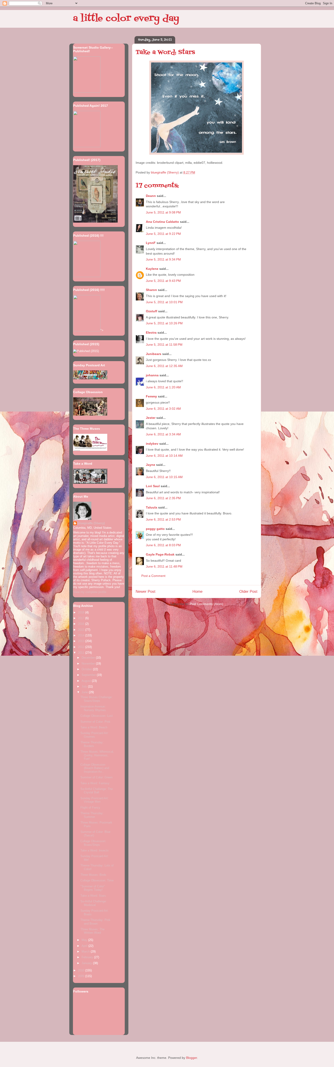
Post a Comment (153, 576)
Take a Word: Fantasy (95, 783)
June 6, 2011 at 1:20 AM (163, 387)
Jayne (150, 465)
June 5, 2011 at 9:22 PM (163, 234)
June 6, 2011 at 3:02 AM (163, 408)
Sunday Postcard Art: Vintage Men (94, 800)
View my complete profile (89, 592)
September (89, 675)
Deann (151, 196)
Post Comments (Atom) (206, 604)
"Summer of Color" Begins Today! (92, 888)
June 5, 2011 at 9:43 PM (163, 281)
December (89, 657)
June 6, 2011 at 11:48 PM (164, 566)
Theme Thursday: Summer (92, 815)
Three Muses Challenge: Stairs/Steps (96, 698)
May (85, 940)
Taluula (151, 507)
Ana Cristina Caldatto (162, 221)
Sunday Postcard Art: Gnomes (94, 734)
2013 (81, 641)
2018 (81, 612)
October (87, 669)
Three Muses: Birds (93, 874)
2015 (81, 629)
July (85, 686)
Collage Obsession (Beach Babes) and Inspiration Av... (94, 768)
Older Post (248, 591)
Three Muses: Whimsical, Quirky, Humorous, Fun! (97, 755)
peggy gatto (155, 529)
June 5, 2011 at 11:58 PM (164, 344)
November (89, 663)
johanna (152, 375)
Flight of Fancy (90, 807)
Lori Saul (153, 486)
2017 (81, 618)
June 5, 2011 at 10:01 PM (164, 302)
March (86, 951)
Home (197, 591)
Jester (150, 417)
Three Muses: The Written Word (92, 931)
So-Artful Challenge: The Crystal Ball (96, 790)
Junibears (153, 354)
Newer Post (145, 591)
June (85, 692)
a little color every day (126, 18)
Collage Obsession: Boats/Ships (93, 842)
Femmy (151, 396)
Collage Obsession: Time (97, 880)
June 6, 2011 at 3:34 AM (163, 434)
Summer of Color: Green (96, 777)
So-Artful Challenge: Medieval (93, 903)
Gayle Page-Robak (160, 554)
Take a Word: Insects (94, 850)
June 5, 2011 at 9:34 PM (163, 259)
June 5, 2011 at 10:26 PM (164, 323)
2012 (81, 647)
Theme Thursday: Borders (92, 744)
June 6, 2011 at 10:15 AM (164, 477)
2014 (81, 635)
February (88, 957)
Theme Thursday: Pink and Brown (95, 921)
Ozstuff (151, 311)
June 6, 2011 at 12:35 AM (164, 366)
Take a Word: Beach (93, 727)
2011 (81, 652)
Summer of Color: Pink (95, 721)
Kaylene (152, 268)
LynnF (151, 243)
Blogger (191, 1058)
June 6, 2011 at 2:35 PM (163, 498)
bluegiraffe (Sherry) (91, 523)
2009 (81, 976)
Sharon (151, 290)
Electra (151, 332)
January (87, 963)
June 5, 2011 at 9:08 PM (163, 212)
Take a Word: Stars (93, 895)
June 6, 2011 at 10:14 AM (164, 455)
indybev (152, 443)
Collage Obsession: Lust (96, 715)
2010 (81, 970)
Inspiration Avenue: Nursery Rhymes (93, 708)
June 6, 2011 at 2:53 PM (163, 519)
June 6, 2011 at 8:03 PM (163, 545)
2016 (81, 623)
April (85, 946)
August (87, 680)
